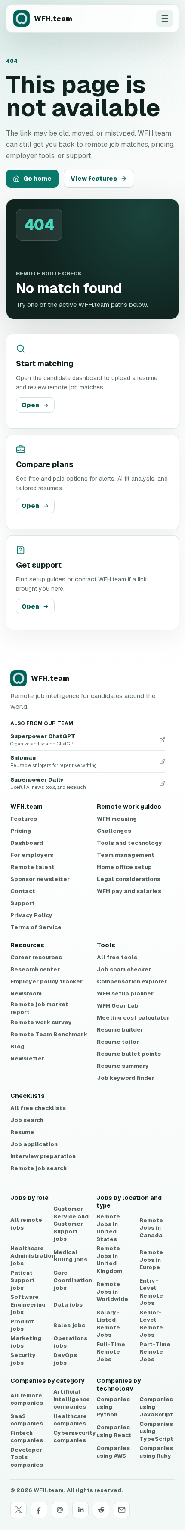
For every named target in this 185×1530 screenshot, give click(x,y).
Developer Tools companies (26, 1457)
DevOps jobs (65, 1358)
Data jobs (68, 1304)
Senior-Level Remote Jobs (151, 1324)
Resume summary (123, 1065)
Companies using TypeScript (156, 1431)
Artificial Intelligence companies (71, 1399)
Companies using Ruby (156, 1451)
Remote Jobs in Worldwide (112, 1291)
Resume (22, 1132)
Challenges (114, 831)
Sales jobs (69, 1325)
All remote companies (26, 1399)
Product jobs (22, 1325)
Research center (35, 969)
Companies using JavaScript (156, 1407)
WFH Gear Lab (118, 1005)
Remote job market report (39, 1008)
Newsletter (27, 1058)
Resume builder (120, 1029)
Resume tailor (118, 1041)
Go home (37, 178)
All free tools (117, 957)
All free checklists (38, 1108)
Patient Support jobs (22, 1280)
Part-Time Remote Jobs (154, 1352)
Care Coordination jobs (72, 1280)
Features (23, 818)
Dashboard (26, 843)
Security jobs (23, 1358)
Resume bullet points (129, 1053)
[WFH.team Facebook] (39, 1510)
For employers (31, 855)
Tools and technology (129, 843)
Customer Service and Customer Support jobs (71, 1224)
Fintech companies (26, 1436)
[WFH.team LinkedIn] (80, 1510)
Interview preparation (43, 1156)
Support (22, 903)
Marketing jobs (25, 1342)
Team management (125, 855)
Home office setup (124, 867)
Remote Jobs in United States (108, 1228)
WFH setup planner (125, 993)
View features (94, 178)
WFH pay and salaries (129, 891)
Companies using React (114, 1431)
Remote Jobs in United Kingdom (109, 1260)
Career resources (36, 957)
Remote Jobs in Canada (151, 1228)
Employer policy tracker (46, 981)
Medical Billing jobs (70, 1256)
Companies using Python (113, 1407)
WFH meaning (117, 818)
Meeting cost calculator (133, 1017)
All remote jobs (26, 1223)
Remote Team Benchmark (48, 1034)
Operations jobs (70, 1342)
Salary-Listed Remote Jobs (108, 1324)
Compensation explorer (132, 981)
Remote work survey (41, 1022)
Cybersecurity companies (74, 1436)
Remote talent (32, 867)
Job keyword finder (125, 1078)
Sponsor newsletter (40, 879)
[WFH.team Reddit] (101, 1510)
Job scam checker (124, 969)
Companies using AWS (113, 1451)
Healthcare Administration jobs (32, 1256)
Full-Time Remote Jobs (110, 1352)
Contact (22, 891)
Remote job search (38, 1168)
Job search (26, 1120)
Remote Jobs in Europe (151, 1260)
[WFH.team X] (18, 1510)
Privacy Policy (31, 915)
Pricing (20, 831)
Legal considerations (128, 879)
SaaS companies (26, 1420)
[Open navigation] (164, 18)
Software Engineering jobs (28, 1304)
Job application (34, 1144)
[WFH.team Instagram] (60, 1510)
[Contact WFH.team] (122, 1510)
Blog (17, 1046)
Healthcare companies (70, 1420)
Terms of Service (36, 927)
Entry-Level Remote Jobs (151, 1292)
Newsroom (26, 993)
